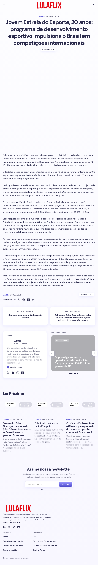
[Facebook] (4, 527)
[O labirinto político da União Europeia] (49, 408)
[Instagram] (13, 527)
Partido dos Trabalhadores (45, 541)
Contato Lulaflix (10, 550)
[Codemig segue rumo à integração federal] (25, 316)
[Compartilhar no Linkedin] (28, 299)
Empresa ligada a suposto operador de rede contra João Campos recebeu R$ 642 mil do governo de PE (72, 362)
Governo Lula (48, 49)
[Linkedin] (18, 527)
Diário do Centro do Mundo (45, 545)
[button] (4, 5)
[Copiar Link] (33, 299)
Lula (34, 536)
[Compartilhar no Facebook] (23, 299)
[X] (9, 527)
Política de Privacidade (13, 545)
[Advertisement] (49, 72)
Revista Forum (39, 550)
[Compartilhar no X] (18, 299)
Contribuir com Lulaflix (13, 541)
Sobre (5, 536)
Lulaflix (17, 340)
